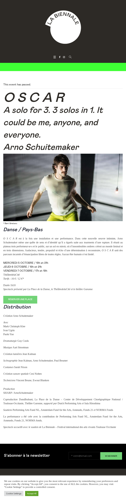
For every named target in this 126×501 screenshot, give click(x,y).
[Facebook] (59, 57)
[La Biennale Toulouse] (63, 27)
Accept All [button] (31, 493)
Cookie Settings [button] (13, 493)
